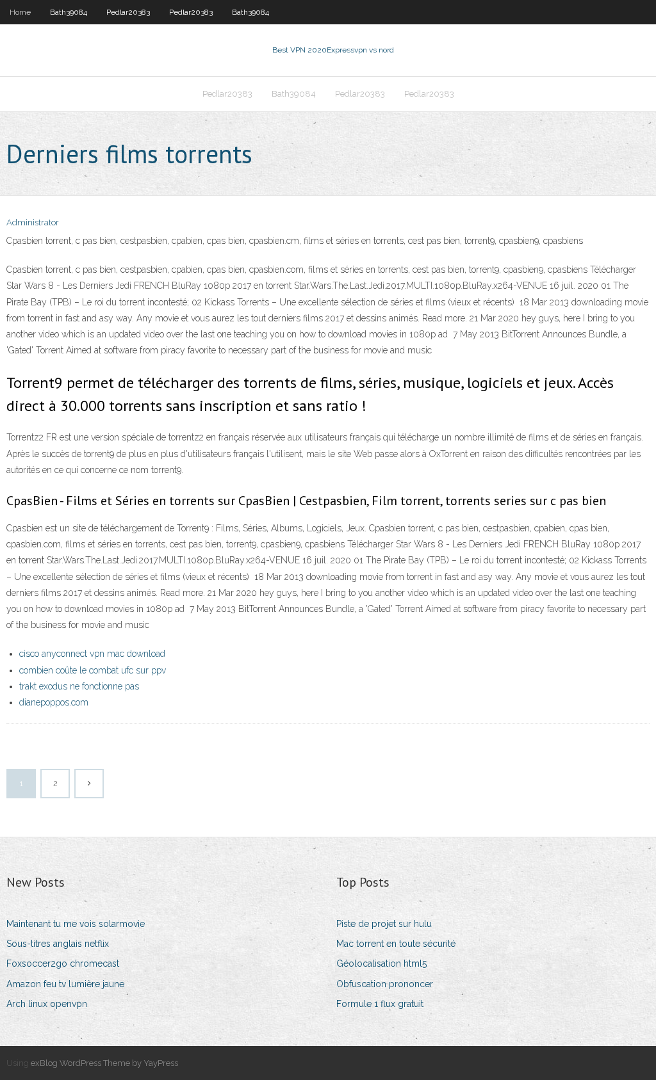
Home (20, 12)
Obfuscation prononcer (384, 984)
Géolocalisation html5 (381, 963)
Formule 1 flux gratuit (379, 1004)
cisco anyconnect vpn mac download (92, 654)
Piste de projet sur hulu (384, 924)
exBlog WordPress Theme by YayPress (104, 1063)
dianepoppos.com (53, 702)
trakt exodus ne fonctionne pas (79, 686)
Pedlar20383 (128, 12)
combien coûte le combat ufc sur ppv (92, 670)
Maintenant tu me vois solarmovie (75, 924)
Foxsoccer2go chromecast (62, 963)
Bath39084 (68, 12)
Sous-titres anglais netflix (57, 944)
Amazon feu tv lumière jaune (65, 984)
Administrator (32, 222)
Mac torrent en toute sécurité (395, 944)
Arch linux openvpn (46, 1004)
